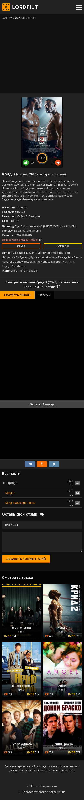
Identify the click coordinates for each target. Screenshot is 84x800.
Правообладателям (43, 786)
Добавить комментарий (26, 559)
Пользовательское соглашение (43, 792)
